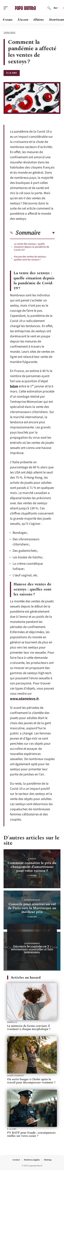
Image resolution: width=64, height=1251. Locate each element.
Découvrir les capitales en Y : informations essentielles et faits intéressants (32, 949)
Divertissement (32, 900)
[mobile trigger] (7, 8)
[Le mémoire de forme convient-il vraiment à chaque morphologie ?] (32, 1001)
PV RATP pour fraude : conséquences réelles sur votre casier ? (31, 1134)
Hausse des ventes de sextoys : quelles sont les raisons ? (30, 258)
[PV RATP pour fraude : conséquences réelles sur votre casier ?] (32, 1108)
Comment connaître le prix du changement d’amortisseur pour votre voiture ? (32, 866)
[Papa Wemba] (26, 8)
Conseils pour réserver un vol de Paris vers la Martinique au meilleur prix (32, 908)
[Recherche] (49, 8)
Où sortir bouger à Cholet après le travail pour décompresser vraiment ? (31, 1081)
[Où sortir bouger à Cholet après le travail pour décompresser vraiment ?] (32, 1054)
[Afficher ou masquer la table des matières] (48, 233)
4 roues (32, 859)
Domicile (12, 1022)
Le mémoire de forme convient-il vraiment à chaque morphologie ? (28, 1027)
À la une (11, 72)
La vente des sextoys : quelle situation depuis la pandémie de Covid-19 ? (31, 247)
